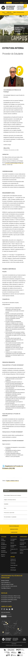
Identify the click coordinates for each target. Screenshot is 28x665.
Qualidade (6, 504)
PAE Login (9, 2)
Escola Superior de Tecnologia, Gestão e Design (10, 597)
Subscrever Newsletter (5, 612)
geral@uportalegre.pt (6, 588)
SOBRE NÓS (9, 12)
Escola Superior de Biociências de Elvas (9, 599)
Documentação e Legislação (10, 516)
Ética (5, 508)
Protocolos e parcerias (9, 512)
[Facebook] (2, 609)
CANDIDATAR (14, 532)
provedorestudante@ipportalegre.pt (14, 162)
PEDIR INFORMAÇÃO (14, 526)
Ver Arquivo (9, 616)
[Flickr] (12, 609)
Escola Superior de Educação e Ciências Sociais (10, 595)
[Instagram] (4, 609)
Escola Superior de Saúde (6, 601)
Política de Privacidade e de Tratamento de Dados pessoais (11, 642)
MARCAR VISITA (14, 529)
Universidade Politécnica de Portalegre (12, 495)
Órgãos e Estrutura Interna (18, 12)
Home (3, 12)
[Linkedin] (7, 609)
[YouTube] (10, 609)
